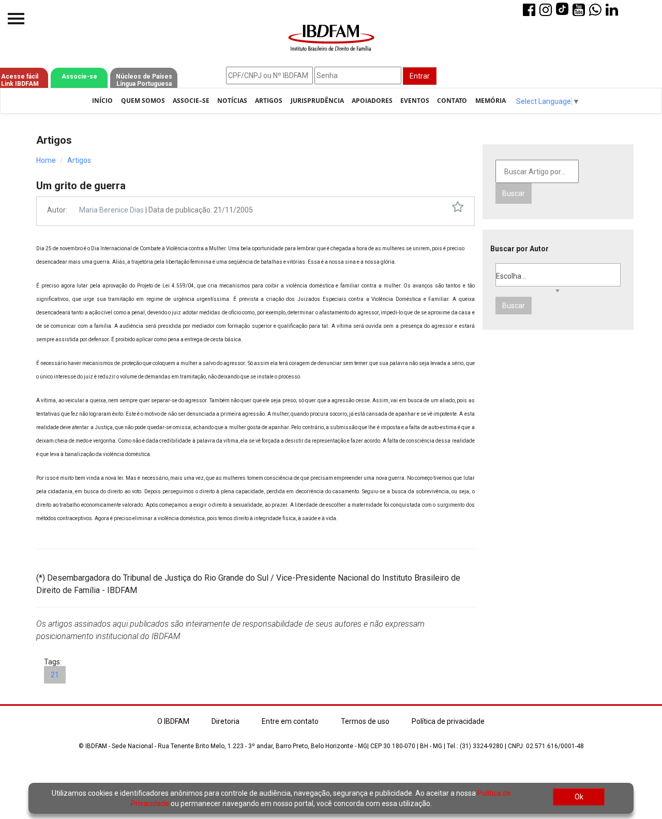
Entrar (420, 76)
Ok (579, 797)
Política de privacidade (448, 721)
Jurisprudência (317, 100)
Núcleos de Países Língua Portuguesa (144, 80)
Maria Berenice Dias (111, 210)
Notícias (232, 100)
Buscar (513, 193)
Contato (452, 100)
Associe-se (79, 76)
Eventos (414, 100)
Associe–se (191, 100)
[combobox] (558, 274)
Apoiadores (372, 100)
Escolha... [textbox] (511, 276)
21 (55, 675)
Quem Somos (143, 100)
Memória (490, 100)
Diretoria (225, 721)
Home (46, 160)
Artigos (268, 100)
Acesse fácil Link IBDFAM (20, 80)
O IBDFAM (173, 721)
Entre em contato (290, 721)
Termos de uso (365, 721)
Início (102, 100)
